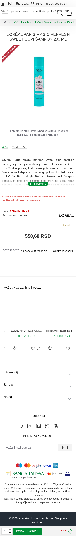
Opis (5, 146)
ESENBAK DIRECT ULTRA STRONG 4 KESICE (20, 330)
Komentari (19, 146)
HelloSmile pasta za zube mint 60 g (55, 330)
